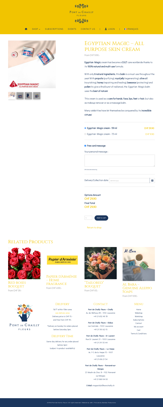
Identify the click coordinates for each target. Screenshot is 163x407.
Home (138, 309)
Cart (138, 330)
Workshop (139, 316)
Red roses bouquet (17, 284)
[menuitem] (131, 28)
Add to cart (101, 217)
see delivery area (62, 313)
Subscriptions (138, 320)
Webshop (138, 313)
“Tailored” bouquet (94, 284)
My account (138, 326)
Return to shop (94, 227)
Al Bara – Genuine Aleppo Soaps (137, 288)
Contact (138, 323)
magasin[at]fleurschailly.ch (103, 385)
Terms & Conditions (139, 333)
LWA (91, 402)
